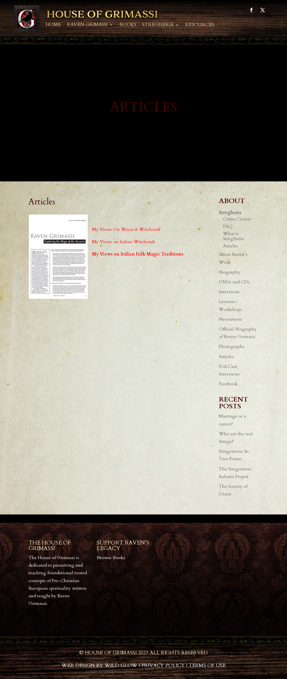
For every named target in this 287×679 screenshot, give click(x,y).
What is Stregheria (233, 236)
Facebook (228, 384)
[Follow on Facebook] (251, 10)
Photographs (231, 346)
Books (127, 25)
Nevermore (230, 319)
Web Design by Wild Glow (99, 665)
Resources (199, 25)
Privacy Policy (163, 665)
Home (53, 25)
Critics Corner (237, 219)
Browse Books (111, 558)
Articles (230, 246)
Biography (229, 272)
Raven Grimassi (87, 25)
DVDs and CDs (234, 282)
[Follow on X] (262, 10)
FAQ (228, 226)
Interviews (229, 292)
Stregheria (157, 25)
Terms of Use (207, 665)
